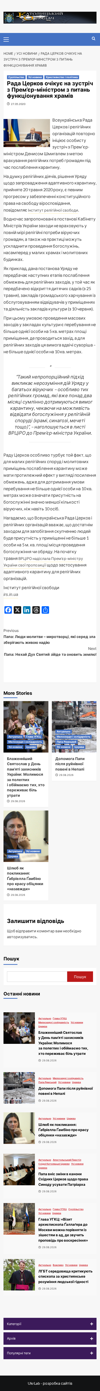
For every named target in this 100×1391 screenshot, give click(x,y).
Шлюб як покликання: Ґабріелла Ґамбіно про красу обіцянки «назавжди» (25, 878)
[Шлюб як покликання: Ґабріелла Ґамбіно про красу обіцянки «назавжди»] (25, 836)
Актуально (15, 736)
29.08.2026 (18, 801)
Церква (31, 747)
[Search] (94, 39)
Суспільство (16, 77)
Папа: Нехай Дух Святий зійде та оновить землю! (50, 651)
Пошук (11, 959)
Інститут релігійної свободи (53, 210)
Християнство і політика (62, 77)
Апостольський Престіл (67, 1159)
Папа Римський (66, 741)
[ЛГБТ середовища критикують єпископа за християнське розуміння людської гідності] (19, 1274)
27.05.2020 (18, 104)
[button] (50, 1323)
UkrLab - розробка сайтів (50, 1383)
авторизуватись (22, 936)
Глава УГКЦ (33, 736)
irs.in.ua (10, 594)
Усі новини (35, 77)
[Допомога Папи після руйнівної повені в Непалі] (19, 1088)
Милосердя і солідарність (25, 741)
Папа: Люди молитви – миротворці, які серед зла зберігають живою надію (49, 636)
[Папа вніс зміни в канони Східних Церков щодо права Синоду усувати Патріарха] (19, 1169)
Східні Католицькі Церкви (54, 1163)
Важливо (58, 1265)
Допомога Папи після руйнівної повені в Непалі (70, 763)
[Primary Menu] (8, 39)
